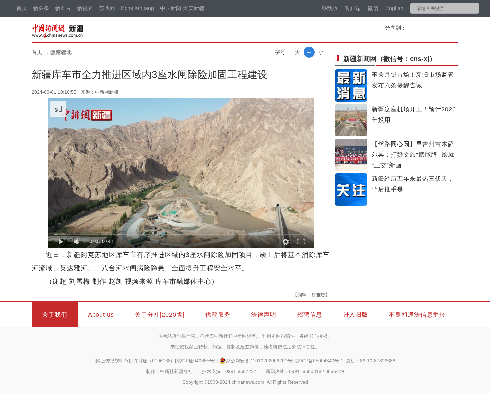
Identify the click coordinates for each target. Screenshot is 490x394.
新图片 (63, 8)
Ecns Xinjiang (137, 8)
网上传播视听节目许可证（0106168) (134, 360)
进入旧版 (355, 314)
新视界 (85, 8)
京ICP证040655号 (195, 360)
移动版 (330, 8)
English (394, 8)
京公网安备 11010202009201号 (259, 360)
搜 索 (473, 8)
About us (101, 314)
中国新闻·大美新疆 (182, 8)
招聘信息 (309, 314)
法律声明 (263, 314)
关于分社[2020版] (160, 314)
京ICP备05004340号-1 (319, 360)
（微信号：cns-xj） (389, 58)
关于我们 (54, 314)
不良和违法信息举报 (417, 314)
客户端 (353, 8)
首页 (21, 8)
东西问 (107, 8)
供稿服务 (218, 314)
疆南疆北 (61, 52)
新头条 (41, 8)
